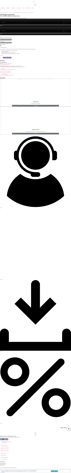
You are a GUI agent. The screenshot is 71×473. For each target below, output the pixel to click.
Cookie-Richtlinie (30, 471)
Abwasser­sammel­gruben (4, 457)
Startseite (1, 12)
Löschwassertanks (4, 459)
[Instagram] (3, 439)
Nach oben (64, 427)
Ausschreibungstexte (4, 74)
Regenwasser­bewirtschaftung (7, 12)
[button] (0, 9)
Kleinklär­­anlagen (3, 455)
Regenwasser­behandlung (5, 448)
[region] (35, 471)
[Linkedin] (5, 439)
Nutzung (13, 12)
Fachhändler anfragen (7, 57)
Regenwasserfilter (25, 12)
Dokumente (3, 68)
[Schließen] (70, 471)
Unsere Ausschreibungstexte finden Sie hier (7, 75)
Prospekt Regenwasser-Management (5, 72)
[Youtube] (7, 439)
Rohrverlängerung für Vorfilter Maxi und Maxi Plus (8, 69)
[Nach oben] (69, 429)
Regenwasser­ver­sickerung (5, 450)
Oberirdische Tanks (4, 453)
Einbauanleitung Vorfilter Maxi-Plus (5, 71)
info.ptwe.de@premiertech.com (5, 64)
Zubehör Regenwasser (18, 12)
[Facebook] (1, 439)
